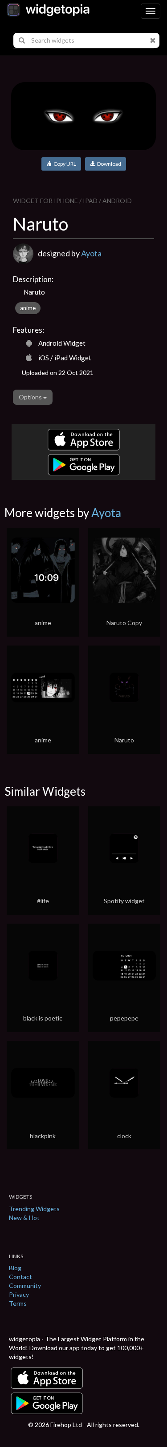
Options (31, 397)
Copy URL (64, 163)
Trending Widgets (34, 1208)
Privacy (19, 1294)
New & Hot (24, 1217)
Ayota (91, 253)
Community (25, 1285)
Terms (18, 1303)
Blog (15, 1268)
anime (28, 307)
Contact (20, 1276)
